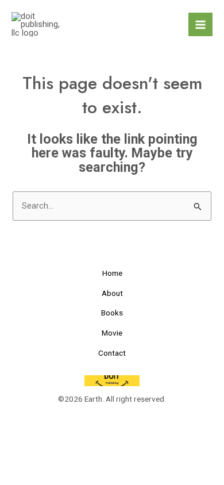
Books (112, 312)
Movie (112, 332)
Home (112, 273)
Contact (112, 352)
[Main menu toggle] (200, 25)
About (112, 293)
